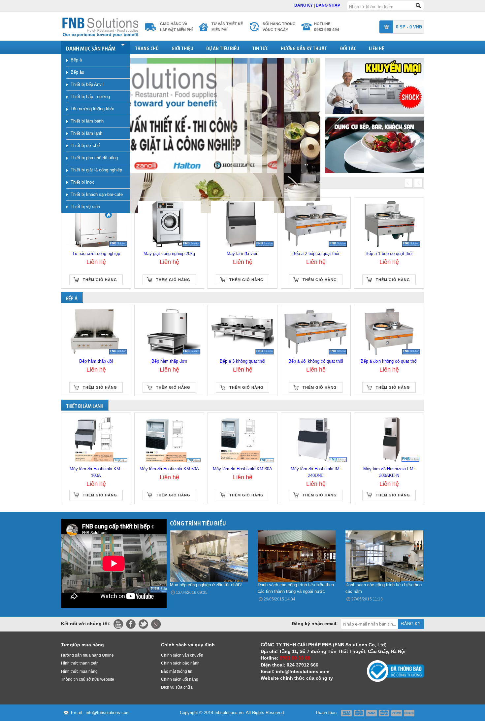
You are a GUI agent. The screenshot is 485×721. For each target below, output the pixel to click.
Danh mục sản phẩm (90, 47)
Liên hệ (376, 47)
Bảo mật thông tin (176, 671)
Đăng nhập (328, 5)
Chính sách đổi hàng (179, 679)
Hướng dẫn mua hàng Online (87, 655)
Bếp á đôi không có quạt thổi (315, 361)
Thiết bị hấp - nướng (90, 96)
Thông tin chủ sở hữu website (87, 679)
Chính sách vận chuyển (182, 655)
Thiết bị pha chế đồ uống (94, 157)
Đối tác (348, 47)
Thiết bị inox (82, 182)
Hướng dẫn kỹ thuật (304, 47)
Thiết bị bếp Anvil (87, 84)
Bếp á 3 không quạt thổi (242, 361)
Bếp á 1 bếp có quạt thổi (389, 253)
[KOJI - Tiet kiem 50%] (374, 85)
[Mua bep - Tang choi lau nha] (374, 144)
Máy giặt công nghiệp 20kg (169, 253)
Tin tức (260, 47)
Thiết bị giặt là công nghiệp (96, 169)
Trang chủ (147, 47)
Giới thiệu (182, 47)
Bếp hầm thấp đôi (96, 361)
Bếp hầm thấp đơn (169, 361)
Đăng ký (304, 5)
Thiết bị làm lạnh (86, 133)
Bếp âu (77, 72)
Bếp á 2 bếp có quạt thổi (315, 253)
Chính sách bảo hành (180, 663)
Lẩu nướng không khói (92, 108)
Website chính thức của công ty (297, 678)
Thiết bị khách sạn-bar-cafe (97, 194)
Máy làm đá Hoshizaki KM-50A (169, 468)
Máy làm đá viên (242, 253)
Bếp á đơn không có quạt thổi (389, 361)
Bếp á (76, 59)
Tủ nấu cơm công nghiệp (96, 253)
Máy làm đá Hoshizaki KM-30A (242, 468)
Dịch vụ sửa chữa (177, 687)
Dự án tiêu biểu (222, 47)
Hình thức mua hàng (79, 671)
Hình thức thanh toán (80, 663)
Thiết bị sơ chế (85, 145)
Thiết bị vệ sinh (85, 206)
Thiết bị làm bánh (87, 121)
